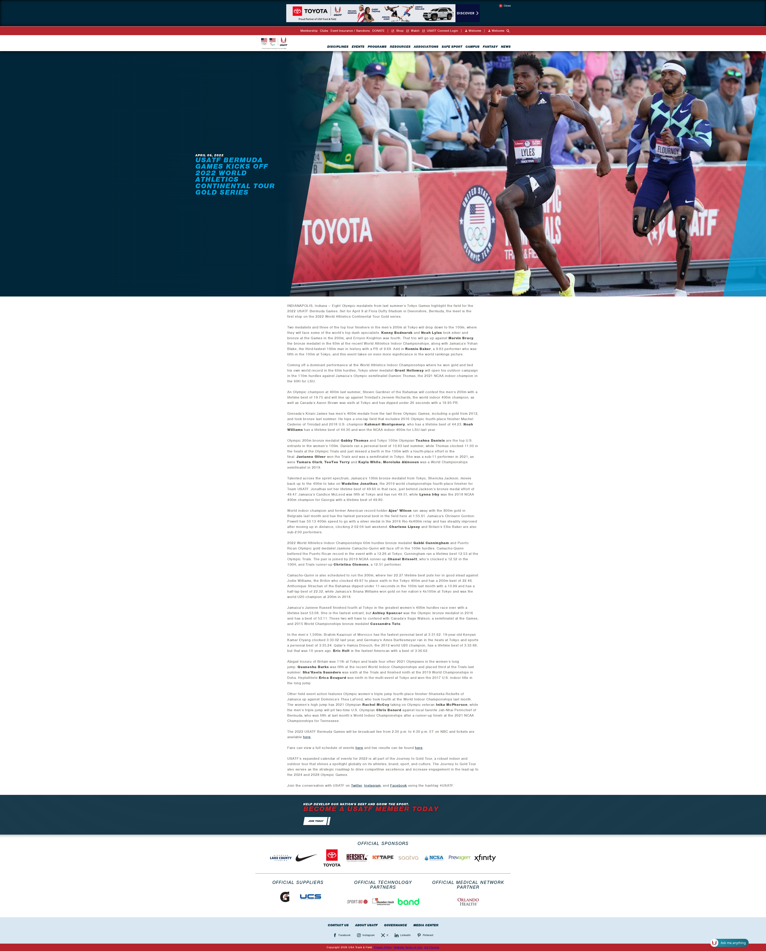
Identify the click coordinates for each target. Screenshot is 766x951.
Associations (426, 47)
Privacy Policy (383, 947)
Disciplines (337, 47)
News (506, 47)
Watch (415, 31)
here (307, 737)
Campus (472, 47)
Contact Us (338, 925)
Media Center (425, 925)
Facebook (398, 785)
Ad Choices (431, 947)
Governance (395, 925)
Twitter (356, 785)
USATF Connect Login (442, 31)
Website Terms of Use (408, 947)
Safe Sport (452, 47)
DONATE (378, 31)
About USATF (366, 925)
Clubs (324, 31)
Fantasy (490, 47)
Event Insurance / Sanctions (350, 31)
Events (358, 47)
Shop (399, 31)
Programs (377, 47)
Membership (309, 31)
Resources (400, 47)
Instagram (372, 785)
